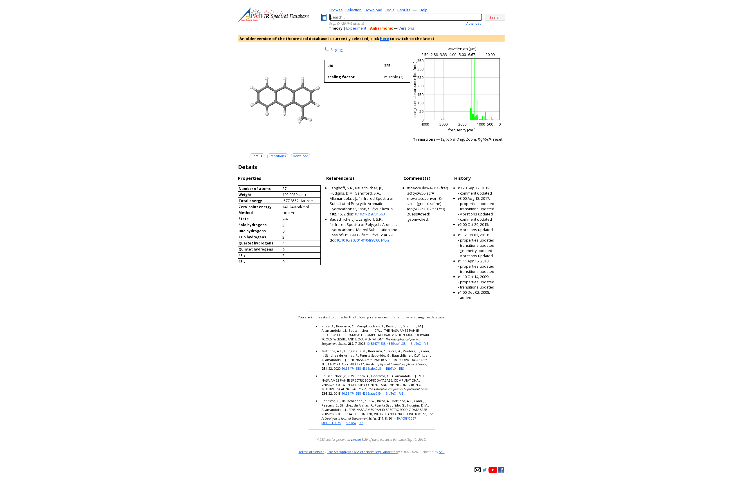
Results (403, 9)
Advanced (473, 23)
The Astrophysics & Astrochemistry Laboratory (362, 451)
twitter (484, 470)
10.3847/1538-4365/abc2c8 (361, 368)
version (356, 439)
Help (423, 9)
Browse (336, 9)
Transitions (277, 156)
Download (373, 9)
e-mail (478, 470)
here (384, 38)
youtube (492, 470)
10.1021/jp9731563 (369, 214)
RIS (426, 343)
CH (338, 49)
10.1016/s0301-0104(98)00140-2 (362, 240)
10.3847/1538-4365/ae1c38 (386, 343)
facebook (501, 470)
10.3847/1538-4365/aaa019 (361, 393)
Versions (406, 28)
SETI (442, 451)
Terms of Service (311, 451)
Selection (353, 9)
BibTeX (416, 343)
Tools (389, 9)
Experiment (356, 28)
